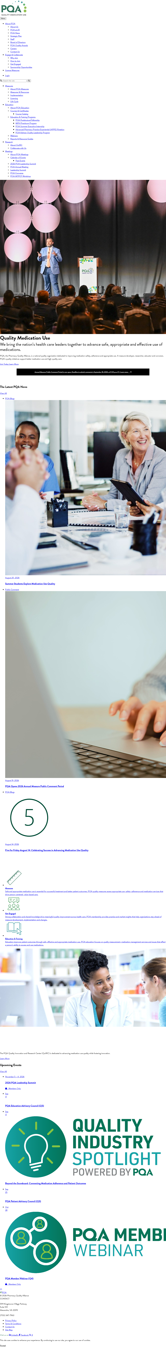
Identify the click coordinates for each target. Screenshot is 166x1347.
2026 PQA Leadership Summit (23, 163)
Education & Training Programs (23, 117)
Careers (13, 48)
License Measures (12, 70)
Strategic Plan (16, 36)
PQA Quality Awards (19, 45)
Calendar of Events (18, 157)
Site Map (9, 1329)
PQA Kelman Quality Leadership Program (33, 132)
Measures (9, 85)
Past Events (20, 160)
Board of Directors (18, 42)
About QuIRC (16, 145)
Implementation (16, 95)
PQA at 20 (15, 29)
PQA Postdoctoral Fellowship (28, 120)
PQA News (15, 33)
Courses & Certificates (19, 110)
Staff (12, 39)
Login (7, 75)
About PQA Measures (19, 89)
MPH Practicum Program (26, 123)
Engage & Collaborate (14, 54)
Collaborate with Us (18, 148)
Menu (3, 18)
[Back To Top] (1, 1289)
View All (3, 393)
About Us (14, 26)
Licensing (14, 98)
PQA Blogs (10, 398)
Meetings (9, 151)
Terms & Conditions (13, 1323)
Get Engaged (15, 64)
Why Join (14, 57)
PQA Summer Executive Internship (30, 126)
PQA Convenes (16, 173)
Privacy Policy (10, 1320)
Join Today (4, 364)
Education (9, 104)
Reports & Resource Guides (21, 138)
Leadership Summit (18, 170)
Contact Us (15, 51)
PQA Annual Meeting (19, 166)
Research (9, 142)
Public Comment (12, 589)
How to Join (15, 61)
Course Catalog (22, 113)
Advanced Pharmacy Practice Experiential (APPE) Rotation (40, 129)
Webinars (14, 135)
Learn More (14, 364)
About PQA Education (19, 107)
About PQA (10, 23)
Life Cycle (14, 101)
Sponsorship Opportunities (21, 67)
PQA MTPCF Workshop (20, 176)
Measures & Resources (19, 92)
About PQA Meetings (19, 154)
